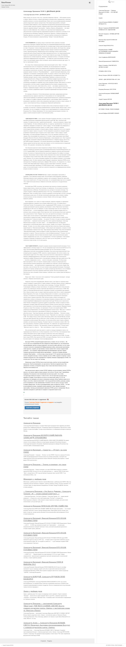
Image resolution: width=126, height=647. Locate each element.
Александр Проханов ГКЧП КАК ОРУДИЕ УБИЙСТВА (45, 506)
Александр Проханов (31, 423)
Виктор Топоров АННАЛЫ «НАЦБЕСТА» (109, 75)
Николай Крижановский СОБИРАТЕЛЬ (109, 61)
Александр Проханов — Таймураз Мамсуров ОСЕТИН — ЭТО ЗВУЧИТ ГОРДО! (108, 12)
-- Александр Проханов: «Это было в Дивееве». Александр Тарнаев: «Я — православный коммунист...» (47, 492)
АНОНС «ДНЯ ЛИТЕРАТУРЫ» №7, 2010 (109, 79)
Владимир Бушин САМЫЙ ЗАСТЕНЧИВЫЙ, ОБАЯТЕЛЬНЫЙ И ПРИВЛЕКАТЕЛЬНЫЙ (108, 51)
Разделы (49, 641)
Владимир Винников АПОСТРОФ (107, 89)
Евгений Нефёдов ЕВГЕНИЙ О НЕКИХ (109, 113)
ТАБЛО (101, 18)
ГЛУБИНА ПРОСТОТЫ (105, 71)
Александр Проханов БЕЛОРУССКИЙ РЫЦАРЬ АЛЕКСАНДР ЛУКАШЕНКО (42, 436)
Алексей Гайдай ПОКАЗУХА (106, 45)
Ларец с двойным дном (32, 591)
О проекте (43, 641)
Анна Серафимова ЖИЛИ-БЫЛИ (107, 57)
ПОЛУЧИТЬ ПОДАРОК (32, 407)
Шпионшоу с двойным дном (34, 479)
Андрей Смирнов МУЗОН (105, 99)
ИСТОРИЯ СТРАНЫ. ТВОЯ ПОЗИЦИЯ (109, 109)
